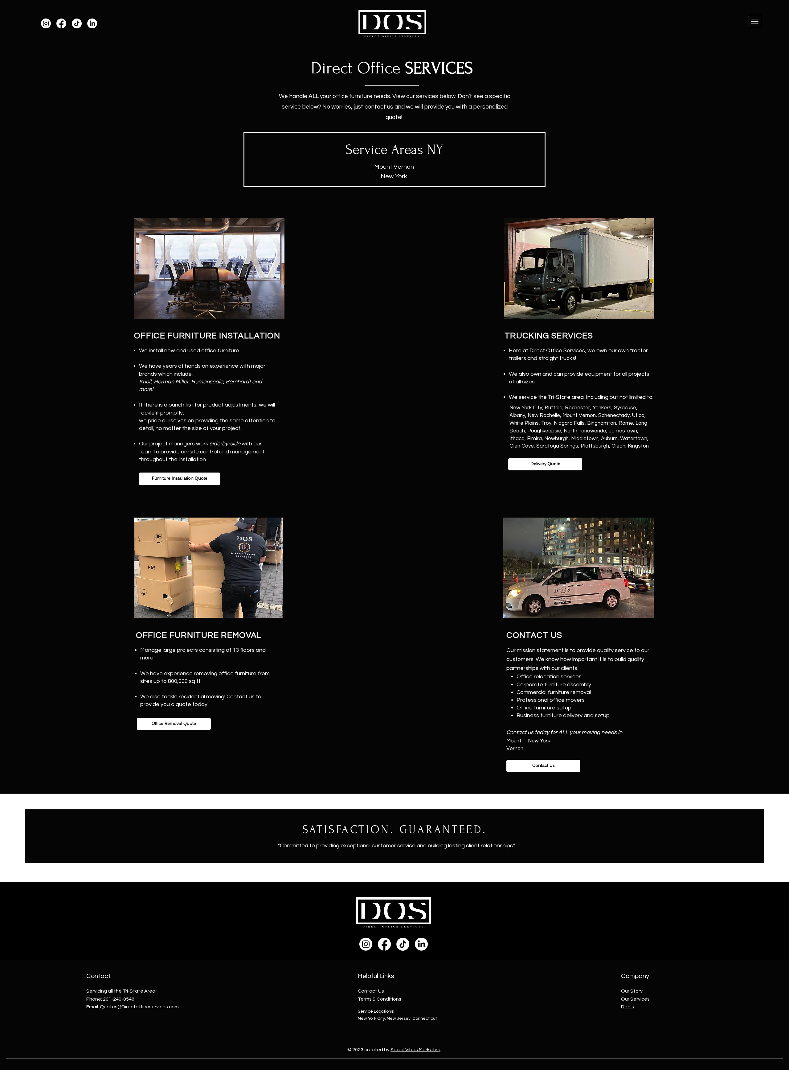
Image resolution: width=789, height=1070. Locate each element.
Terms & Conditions (379, 999)
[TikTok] (77, 23)
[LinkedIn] (92, 23)
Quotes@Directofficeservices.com (139, 1006)
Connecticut (424, 1018)
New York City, (372, 1018)
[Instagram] (46, 23)
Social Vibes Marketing (416, 1049)
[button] (754, 21)
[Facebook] (61, 23)
